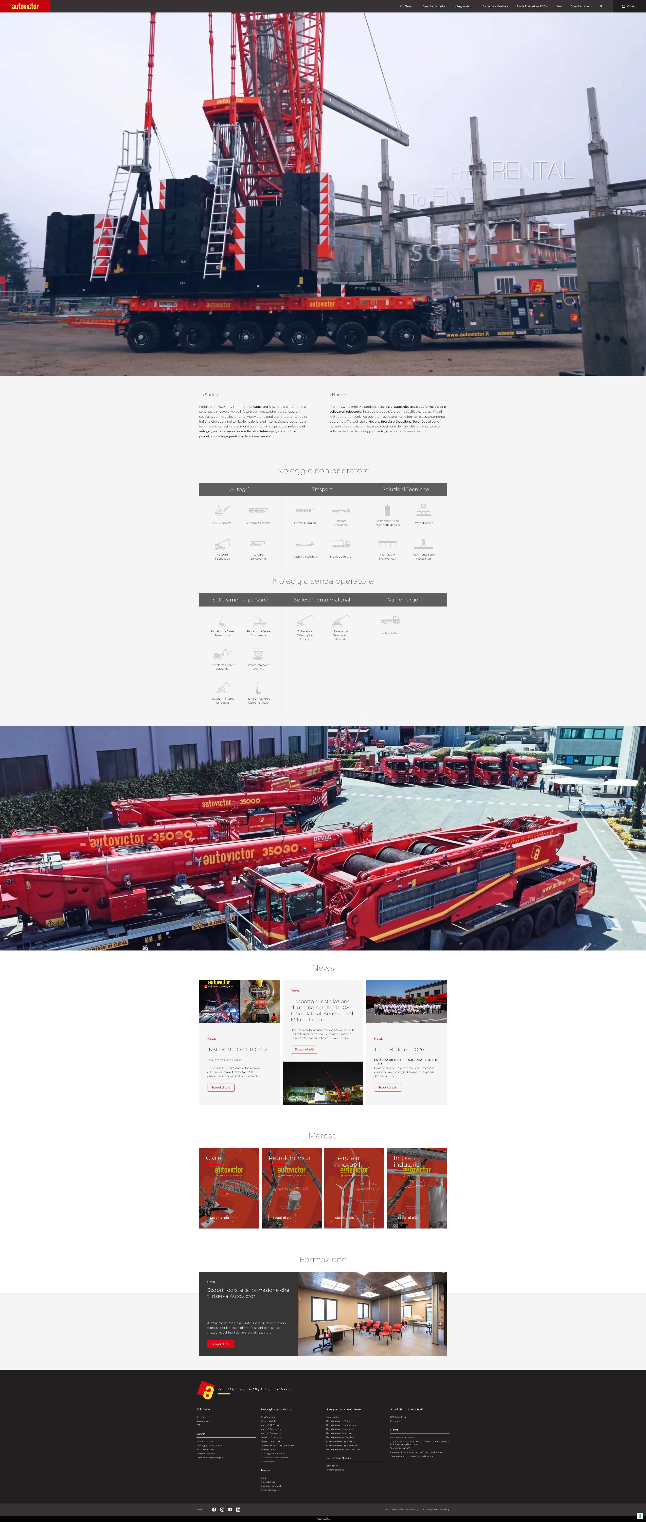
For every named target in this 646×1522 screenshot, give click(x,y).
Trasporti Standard (270, 1441)
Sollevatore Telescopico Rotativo (341, 1441)
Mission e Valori (203, 1421)
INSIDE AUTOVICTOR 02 (402, 1437)
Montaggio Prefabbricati (273, 1453)
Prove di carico (268, 1449)
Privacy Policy (411, 1509)
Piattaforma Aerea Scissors (339, 1433)
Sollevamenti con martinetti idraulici (279, 1445)
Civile (263, 1478)
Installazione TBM (205, 1449)
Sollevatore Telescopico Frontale (341, 1445)
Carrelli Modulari (269, 1421)
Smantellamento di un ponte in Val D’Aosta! (411, 1456)
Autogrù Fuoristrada (271, 1429)
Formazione (396, 1421)
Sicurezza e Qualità (494, 6)
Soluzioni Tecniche (205, 1453)
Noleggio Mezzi (463, 6)
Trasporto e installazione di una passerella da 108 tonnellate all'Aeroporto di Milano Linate (419, 1442)
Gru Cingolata (268, 1417)
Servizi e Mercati (433, 6)
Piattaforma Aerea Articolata (340, 1429)
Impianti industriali (270, 1490)
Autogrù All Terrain (270, 1425)
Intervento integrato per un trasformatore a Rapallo (416, 1452)
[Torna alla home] (25, 6)
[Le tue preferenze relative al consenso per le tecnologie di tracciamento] (640, 1516)
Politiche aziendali (335, 1469)
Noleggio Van (332, 1417)
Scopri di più (220, 1087)
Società (200, 1417)
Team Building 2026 (400, 1448)
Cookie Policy (426, 1509)
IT (601, 6)
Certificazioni (332, 1465)
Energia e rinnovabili (271, 1486)
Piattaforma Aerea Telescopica (341, 1421)
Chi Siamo (406, 6)
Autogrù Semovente (271, 1433)
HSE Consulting (398, 1417)
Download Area (580, 6)
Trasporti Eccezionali (271, 1437)
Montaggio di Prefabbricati (209, 1445)
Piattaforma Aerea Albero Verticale (343, 1449)
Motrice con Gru (269, 1461)
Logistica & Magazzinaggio (209, 1457)
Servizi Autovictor (204, 1441)
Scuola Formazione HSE (530, 6)
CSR (198, 1425)
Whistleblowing (442, 1509)
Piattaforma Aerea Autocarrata (341, 1425)
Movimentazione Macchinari (275, 1457)
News (559, 6)
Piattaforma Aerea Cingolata (340, 1437)
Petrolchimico (268, 1482)
